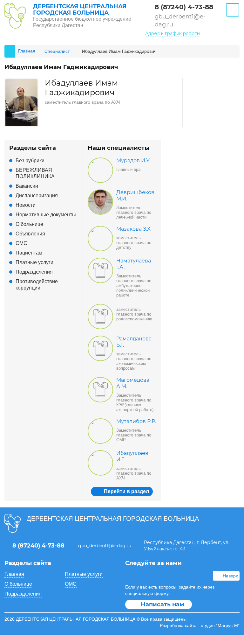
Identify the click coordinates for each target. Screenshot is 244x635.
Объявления (30, 233)
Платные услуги (34, 262)
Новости (26, 205)
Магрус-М (228, 625)
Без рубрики (30, 160)
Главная (14, 574)
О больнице (29, 224)
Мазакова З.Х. (133, 229)
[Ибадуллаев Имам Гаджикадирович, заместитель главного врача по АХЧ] (21, 82)
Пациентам (29, 252)
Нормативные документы (46, 214)
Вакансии (27, 186)
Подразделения (34, 272)
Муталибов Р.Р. (136, 421)
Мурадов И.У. (133, 160)
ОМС (21, 243)
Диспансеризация (37, 195)
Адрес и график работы (172, 33)
